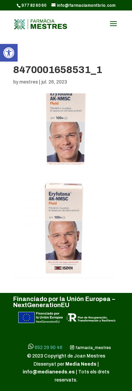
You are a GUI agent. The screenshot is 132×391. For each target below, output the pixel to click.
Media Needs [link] (81, 364)
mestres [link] (28, 82)
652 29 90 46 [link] (48, 347)
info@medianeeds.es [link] (49, 371)
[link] (9, 53)
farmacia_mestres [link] (92, 347)
